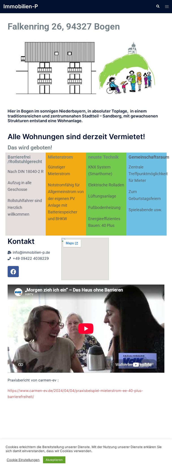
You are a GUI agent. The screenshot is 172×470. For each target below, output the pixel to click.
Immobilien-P (20, 6)
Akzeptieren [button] (54, 459)
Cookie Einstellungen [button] (23, 460)
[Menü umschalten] (167, 7)
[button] (157, 6)
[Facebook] (13, 271)
